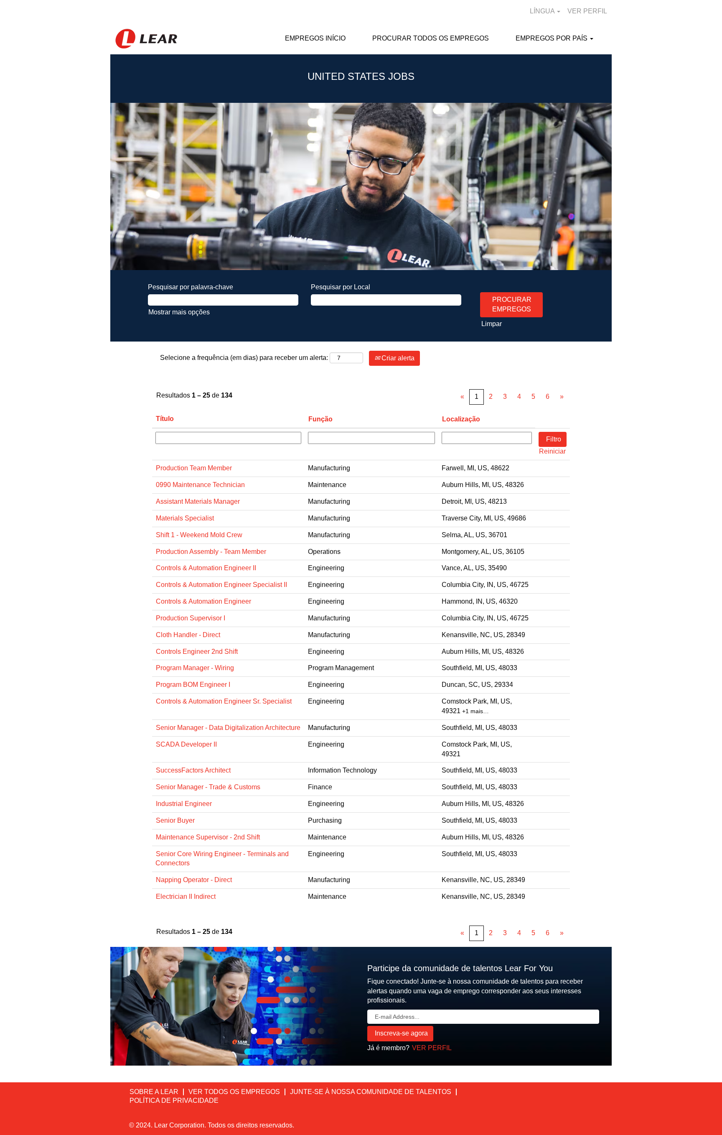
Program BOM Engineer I (193, 684)
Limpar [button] (491, 323)
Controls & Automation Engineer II (206, 567)
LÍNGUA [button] (543, 11)
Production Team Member (194, 468)
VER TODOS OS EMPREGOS (234, 1091)
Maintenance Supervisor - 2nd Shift (208, 837)
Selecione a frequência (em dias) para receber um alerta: (244, 357)
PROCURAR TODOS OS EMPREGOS (430, 38)
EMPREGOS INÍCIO (315, 38)
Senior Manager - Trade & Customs (208, 787)
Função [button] (320, 419)
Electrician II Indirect (186, 896)
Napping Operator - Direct (194, 879)
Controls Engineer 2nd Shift (197, 651)
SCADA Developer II (186, 744)
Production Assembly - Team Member (211, 551)
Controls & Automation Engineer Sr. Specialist (224, 701)
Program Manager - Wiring (195, 667)
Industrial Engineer (184, 803)
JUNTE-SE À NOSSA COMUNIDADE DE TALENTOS (370, 1091)
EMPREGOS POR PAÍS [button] (552, 38)
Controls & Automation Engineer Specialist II (221, 584)
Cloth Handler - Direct (188, 634)
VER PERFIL (587, 11)
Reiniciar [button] (552, 451)
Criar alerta (397, 358)
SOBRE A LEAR (154, 1091)
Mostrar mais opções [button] (179, 312)
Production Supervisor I (190, 618)
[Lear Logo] (146, 38)
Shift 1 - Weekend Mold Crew (199, 534)
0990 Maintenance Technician (200, 484)
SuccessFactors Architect (193, 770)
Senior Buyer (175, 820)
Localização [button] (461, 419)
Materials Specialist (185, 518)
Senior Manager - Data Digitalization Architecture (228, 727)
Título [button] (165, 418)
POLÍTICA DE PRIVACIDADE (174, 1100)
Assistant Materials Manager (198, 501)
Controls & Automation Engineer (203, 601)
